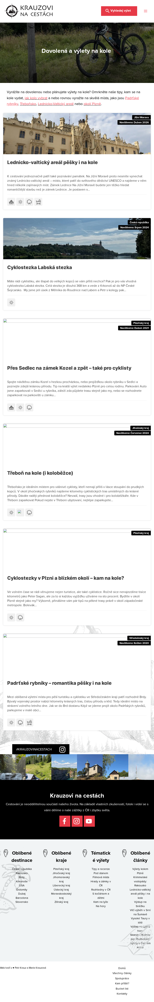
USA (21, 885)
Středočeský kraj (139, 638)
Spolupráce (122, 978)
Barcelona (22, 898)
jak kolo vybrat (36, 97)
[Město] (20, 512)
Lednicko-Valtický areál (56, 103)
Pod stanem (101, 873)
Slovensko (21, 902)
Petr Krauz (20, 967)
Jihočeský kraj (140, 428)
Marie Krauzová (37, 967)
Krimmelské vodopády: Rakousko (140, 881)
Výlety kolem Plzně (140, 871)
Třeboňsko (28, 103)
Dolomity (21, 889)
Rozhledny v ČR (100, 889)
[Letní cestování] (20, 202)
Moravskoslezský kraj (61, 896)
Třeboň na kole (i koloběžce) (40, 473)
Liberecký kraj (61, 885)
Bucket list (122, 988)
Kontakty (122, 993)
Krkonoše (22, 881)
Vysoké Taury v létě (140, 920)
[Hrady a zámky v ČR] (11, 202)
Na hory (101, 906)
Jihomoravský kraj (61, 879)
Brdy (22, 877)
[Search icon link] (119, 10)
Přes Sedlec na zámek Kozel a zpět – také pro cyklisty (69, 368)
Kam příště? (122, 983)
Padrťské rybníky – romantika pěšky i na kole (59, 683)
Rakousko (22, 873)
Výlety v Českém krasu (140, 945)
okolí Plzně (92, 103)
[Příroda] (29, 202)
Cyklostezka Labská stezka (39, 267)
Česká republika (139, 222)
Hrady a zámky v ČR (101, 883)
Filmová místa (101, 877)
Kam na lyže (100, 902)
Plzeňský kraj (141, 323)
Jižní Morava (141, 117)
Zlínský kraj (61, 902)
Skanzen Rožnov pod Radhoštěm (140, 937)
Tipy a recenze (101, 869)
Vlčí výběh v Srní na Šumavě (140, 912)
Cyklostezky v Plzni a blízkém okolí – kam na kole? (65, 578)
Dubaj (21, 893)
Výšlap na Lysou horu (140, 928)
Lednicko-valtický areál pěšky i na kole (52, 162)
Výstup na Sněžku (140, 904)
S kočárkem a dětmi (100, 896)
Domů (122, 968)
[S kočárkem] (38, 202)
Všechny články (122, 973)
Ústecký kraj (61, 889)
